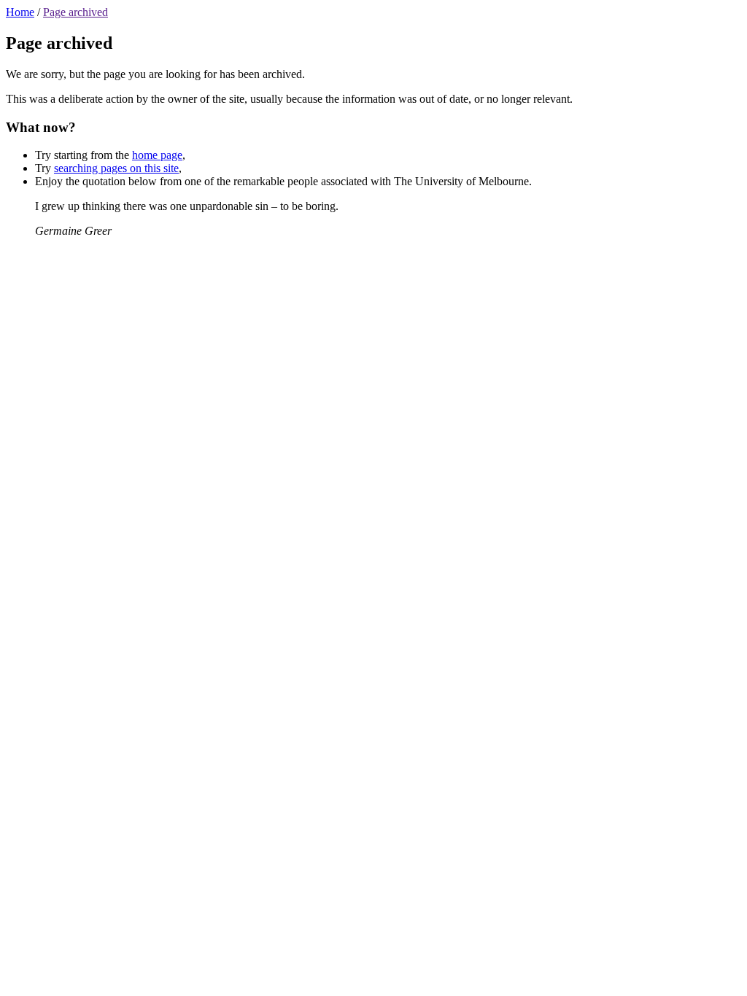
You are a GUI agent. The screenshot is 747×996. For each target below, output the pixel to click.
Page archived (75, 12)
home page (157, 155)
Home (20, 12)
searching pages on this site (116, 168)
